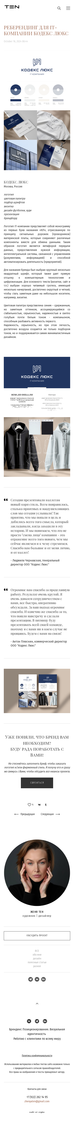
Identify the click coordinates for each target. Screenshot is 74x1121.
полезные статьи (37, 962)
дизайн (37, 958)
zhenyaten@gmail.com (37, 1101)
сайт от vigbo (37, 1112)
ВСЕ (37, 951)
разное (37, 966)
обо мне (37, 954)
